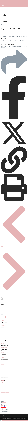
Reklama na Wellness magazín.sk (4, 1)
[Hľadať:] (3, 317)
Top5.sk (2, 2)
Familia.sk (2, 3)
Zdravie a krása (4, 14)
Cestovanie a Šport (4, 15)
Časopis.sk (2, 6)
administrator (2, 31)
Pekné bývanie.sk (3, 5)
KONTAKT (4, 415)
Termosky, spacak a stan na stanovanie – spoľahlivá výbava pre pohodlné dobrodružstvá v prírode (4, 322)
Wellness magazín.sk (3, 0)
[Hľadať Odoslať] (5, 317)
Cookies (1, 420)
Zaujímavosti (3, 16)
